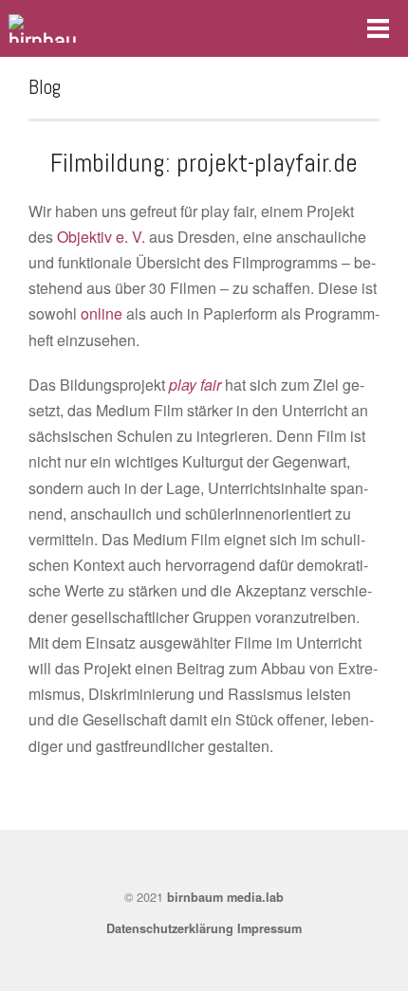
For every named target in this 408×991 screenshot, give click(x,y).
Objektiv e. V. (101, 237)
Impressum (269, 928)
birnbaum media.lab (225, 897)
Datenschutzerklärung (169, 928)
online (101, 313)
